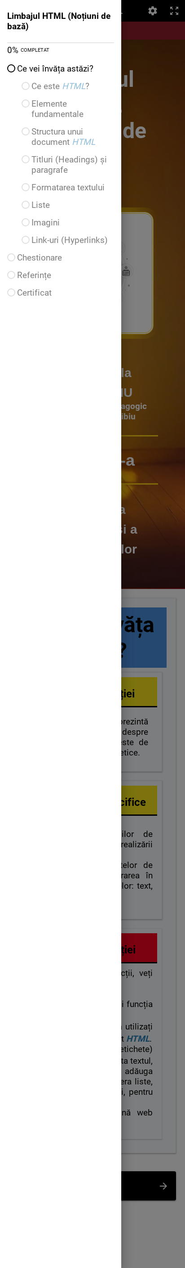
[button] (60, 68)
